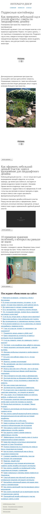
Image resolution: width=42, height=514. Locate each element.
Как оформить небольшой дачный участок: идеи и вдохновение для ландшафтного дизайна (20, 170)
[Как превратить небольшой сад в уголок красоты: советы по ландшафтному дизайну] (21, 108)
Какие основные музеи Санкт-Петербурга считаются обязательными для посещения (17, 424)
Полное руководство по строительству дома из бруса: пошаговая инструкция (19, 448)
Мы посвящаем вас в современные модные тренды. (22, 321)
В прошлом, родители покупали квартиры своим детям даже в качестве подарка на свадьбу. (20, 400)
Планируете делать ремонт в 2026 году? (18, 333)
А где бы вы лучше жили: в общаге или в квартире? (21, 316)
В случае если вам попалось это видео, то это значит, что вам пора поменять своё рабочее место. (20, 303)
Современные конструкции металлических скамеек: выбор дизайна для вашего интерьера (18, 464)
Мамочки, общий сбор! (12, 461)
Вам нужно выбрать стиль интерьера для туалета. (21, 319)
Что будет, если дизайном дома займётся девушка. (22, 345)
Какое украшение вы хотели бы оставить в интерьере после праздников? (17, 336)
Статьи (28, 7)
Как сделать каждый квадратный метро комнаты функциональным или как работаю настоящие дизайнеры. (19, 415)
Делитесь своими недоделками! (15, 361)
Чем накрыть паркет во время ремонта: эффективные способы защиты (16, 429)
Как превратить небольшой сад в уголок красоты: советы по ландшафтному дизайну (20, 18)
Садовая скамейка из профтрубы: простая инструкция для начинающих (17, 457)
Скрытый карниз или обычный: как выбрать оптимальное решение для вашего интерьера (18, 478)
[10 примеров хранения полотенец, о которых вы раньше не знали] (21, 270)
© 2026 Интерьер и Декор (9, 504)
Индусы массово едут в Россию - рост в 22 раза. (21, 368)
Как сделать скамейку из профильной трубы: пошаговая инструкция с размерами (18, 469)
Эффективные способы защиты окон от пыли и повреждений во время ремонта (19, 438)
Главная (13, 7)
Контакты (5, 506)
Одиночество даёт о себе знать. (15, 420)
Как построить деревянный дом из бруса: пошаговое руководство (17, 452)
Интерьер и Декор (21, 3)
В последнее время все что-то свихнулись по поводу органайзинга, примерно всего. (21, 325)
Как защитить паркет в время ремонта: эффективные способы (16, 433)
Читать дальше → (7, 159)
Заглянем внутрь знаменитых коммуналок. (19, 387)
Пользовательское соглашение (15, 506)
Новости (21, 7)
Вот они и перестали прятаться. (15, 385)
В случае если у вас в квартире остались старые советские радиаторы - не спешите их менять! (20, 391)
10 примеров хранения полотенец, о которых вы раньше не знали (20, 239)
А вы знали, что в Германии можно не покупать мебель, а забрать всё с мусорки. (19, 395)
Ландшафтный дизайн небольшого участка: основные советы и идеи (18, 497)
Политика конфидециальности (10, 509)
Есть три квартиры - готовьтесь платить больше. (20, 309)
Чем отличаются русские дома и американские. (21, 376)
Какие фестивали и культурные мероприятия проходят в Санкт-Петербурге (18, 443)
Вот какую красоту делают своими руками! (18, 307)
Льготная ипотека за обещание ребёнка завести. (21, 378)
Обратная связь (6, 511)
